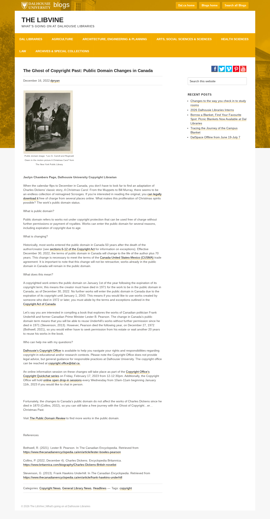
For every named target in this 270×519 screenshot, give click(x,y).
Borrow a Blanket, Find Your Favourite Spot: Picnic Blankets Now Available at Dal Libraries (218, 119)
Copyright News (50, 488)
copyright (126, 488)
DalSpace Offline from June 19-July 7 (215, 137)
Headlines (99, 488)
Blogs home (209, 5)
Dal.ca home (186, 5)
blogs (61, 5)
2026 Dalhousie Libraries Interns (212, 110)
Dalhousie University (36, 5)
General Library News (76, 488)
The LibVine (42, 20)
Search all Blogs (235, 5)
